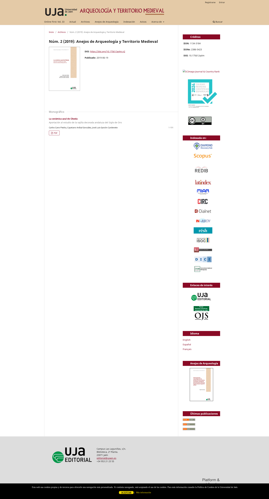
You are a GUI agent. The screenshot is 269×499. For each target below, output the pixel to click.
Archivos (85, 21)
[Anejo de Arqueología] (201, 400)
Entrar (222, 2)
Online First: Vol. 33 (54, 21)
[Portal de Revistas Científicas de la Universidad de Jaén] (201, 319)
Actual (72, 21)
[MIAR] (203, 194)
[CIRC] (203, 203)
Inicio (51, 32)
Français (187, 349)
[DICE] (203, 261)
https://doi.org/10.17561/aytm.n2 (107, 51)
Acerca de (156, 21)
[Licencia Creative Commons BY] (200, 124)
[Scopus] (203, 158)
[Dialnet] (203, 213)
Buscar (219, 21)
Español (187, 344)
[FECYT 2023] (201, 112)
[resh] (203, 232)
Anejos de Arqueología (106, 21)
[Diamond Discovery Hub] (203, 148)
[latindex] (203, 184)
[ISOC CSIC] (203, 242)
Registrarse (210, 2)
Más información (143, 492)
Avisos (143, 21)
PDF (55, 133)
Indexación (129, 21)
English (187, 339)
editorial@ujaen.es (106, 458)
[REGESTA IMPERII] (203, 252)
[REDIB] (201, 174)
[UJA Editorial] (201, 302)
